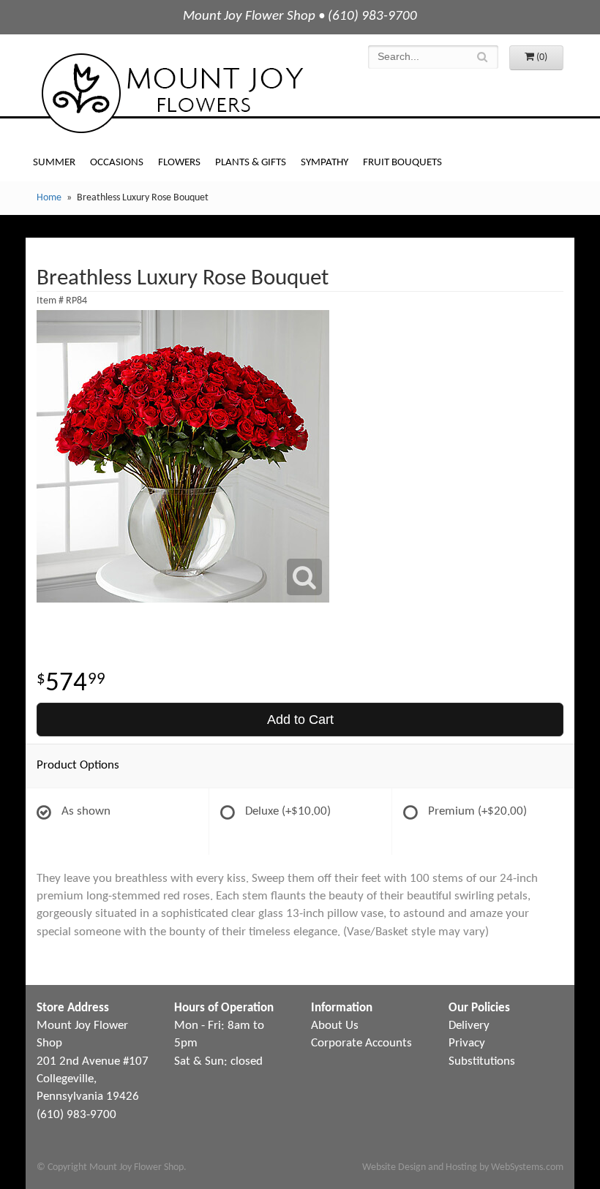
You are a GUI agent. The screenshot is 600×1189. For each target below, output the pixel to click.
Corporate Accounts (361, 1043)
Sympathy (324, 162)
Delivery (469, 1025)
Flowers (179, 162)
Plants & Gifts (250, 162)
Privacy (467, 1043)
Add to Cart (300, 719)
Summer (54, 162)
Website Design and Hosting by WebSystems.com (462, 1167)
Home (49, 198)
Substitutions (482, 1061)
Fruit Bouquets (402, 162)
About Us (335, 1025)
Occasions (116, 162)
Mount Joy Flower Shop (171, 93)
